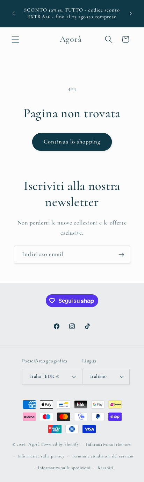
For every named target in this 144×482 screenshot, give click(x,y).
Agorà (34, 444)
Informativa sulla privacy (40, 456)
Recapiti (105, 467)
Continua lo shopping (72, 141)
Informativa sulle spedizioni (64, 467)
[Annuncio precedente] (13, 13)
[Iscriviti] (121, 255)
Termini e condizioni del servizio (103, 456)
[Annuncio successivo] (130, 13)
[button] (15, 39)
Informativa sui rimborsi (109, 444)
